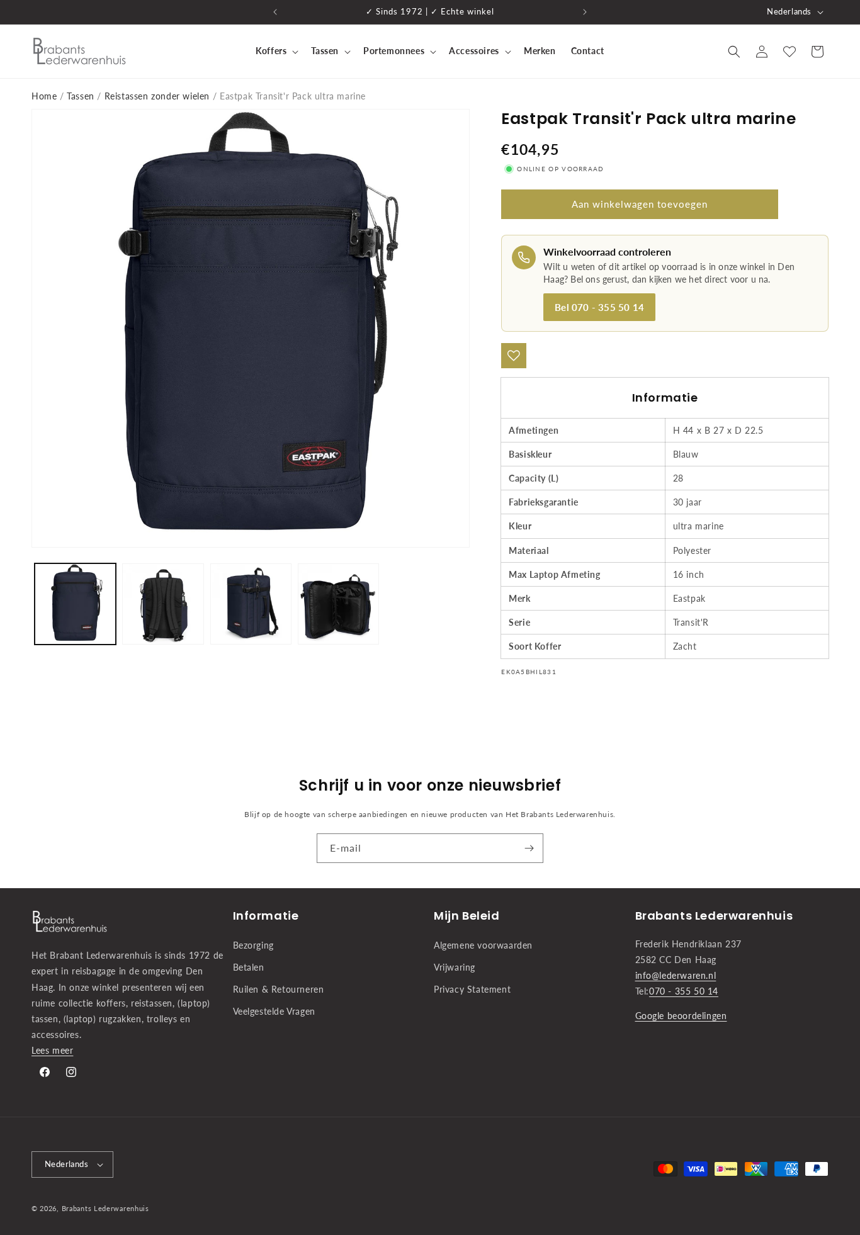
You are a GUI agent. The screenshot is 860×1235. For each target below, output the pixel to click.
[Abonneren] (529, 848)
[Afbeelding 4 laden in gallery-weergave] (338, 604)
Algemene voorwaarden (483, 945)
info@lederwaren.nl (675, 975)
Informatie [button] (266, 915)
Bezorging (253, 945)
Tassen (80, 96)
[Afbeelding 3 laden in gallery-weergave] (250, 604)
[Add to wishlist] (513, 355)
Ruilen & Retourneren (278, 989)
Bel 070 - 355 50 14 (599, 307)
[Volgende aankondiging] (585, 12)
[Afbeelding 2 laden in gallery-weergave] (162, 604)
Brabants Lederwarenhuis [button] (714, 915)
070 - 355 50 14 (683, 991)
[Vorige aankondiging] (275, 12)
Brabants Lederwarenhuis (105, 1208)
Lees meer (52, 1050)
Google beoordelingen (681, 1015)
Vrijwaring (454, 967)
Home (44, 96)
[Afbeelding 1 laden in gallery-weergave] (75, 604)
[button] (275, 51)
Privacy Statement (472, 989)
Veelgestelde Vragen (274, 1011)
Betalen (248, 967)
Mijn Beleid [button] (467, 915)
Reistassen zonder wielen (157, 96)
